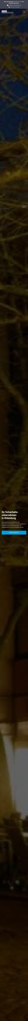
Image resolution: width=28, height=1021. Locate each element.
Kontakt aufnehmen (14, 532)
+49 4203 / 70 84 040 (15, 7)
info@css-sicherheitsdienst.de (15, 5)
